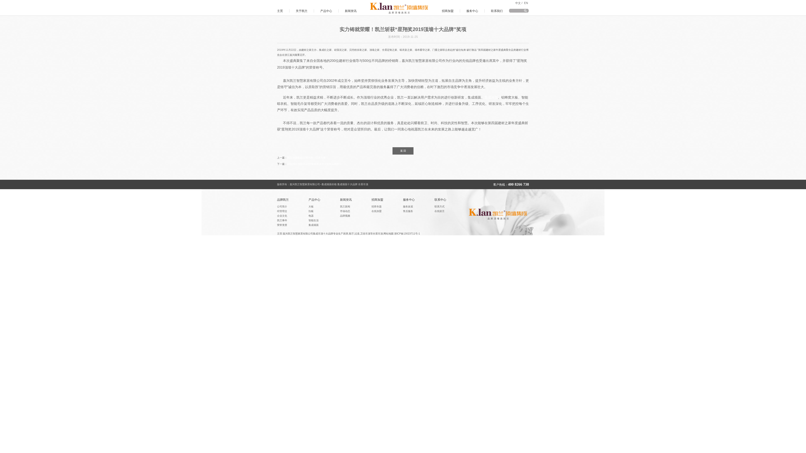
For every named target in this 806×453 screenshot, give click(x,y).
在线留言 (439, 211)
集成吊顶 (491, 97)
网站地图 (388, 233)
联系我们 (497, 11)
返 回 (403, 150)
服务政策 (408, 206)
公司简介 (282, 206)
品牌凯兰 (283, 199)
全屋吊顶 (363, 184)
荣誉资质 (282, 225)
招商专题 (377, 206)
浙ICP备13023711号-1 (407, 233)
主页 (280, 11)
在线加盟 (377, 211)
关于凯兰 (301, 11)
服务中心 (472, 11)
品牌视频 (345, 215)
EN (526, 3)
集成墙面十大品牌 (347, 184)
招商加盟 (448, 11)
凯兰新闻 (345, 206)
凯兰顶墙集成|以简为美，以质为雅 (306, 157)
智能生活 (314, 220)
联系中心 (440, 199)
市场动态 (345, 211)
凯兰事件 (282, 220)
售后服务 (408, 211)
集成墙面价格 (329, 184)
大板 (311, 206)
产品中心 (326, 11)
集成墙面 (314, 225)
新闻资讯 (351, 11)
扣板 (311, 211)
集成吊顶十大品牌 (323, 233)
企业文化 (282, 215)
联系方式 (439, 206)
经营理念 (282, 211)
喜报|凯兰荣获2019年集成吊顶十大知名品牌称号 (314, 164)
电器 (311, 215)
